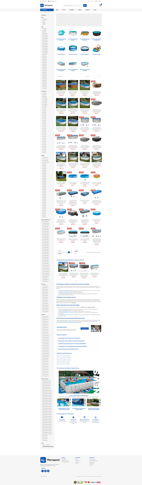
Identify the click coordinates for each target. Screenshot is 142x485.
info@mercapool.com (65, 460)
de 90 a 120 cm (46, 316)
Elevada (45, 94)
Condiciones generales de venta (97, 476)
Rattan (45, 213)
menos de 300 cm (47, 265)
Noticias (76, 463)
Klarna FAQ (91, 464)
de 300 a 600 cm (46, 221)
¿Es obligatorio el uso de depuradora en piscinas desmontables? (72, 346)
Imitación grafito (46, 162)
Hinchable (45, 97)
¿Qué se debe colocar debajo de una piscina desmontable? (71, 340)
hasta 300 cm (46, 285)
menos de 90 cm (46, 335)
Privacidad (82, 476)
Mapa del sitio (91, 463)
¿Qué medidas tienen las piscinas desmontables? (69, 338)
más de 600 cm (46, 276)
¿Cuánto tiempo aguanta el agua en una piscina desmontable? (72, 343)
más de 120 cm (46, 358)
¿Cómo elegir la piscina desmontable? (79, 395)
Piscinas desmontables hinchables (65, 293)
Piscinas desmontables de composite (66, 312)
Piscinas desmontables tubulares (65, 292)
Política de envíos (92, 459)
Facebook (42, 471)
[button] (47, 10)
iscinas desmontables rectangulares (67, 321)
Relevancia (93, 76)
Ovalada (45, 28)
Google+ (45, 471)
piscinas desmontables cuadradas (74, 322)
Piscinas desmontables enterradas (65, 290)
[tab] (79, 338)
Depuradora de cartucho (48, 390)
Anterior (59, 252)
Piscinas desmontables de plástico (65, 314)
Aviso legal (78, 476)
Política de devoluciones (93, 460)
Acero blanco (46, 157)
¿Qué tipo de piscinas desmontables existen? (68, 349)
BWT (44, 20)
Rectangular (46, 33)
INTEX (45, 24)
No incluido (45, 435)
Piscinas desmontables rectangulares (64, 359)
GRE (44, 22)
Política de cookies (88, 476)
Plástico (45, 163)
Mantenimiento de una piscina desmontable (64, 409)
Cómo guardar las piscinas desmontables (78, 409)
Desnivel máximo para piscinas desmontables (93, 409)
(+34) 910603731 (64, 459)
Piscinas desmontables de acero (65, 311)
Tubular (45, 107)
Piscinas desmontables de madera (65, 309)
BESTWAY (45, 19)
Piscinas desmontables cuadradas (63, 363)
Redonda (45, 54)
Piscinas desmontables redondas (63, 361)
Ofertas (76, 459)
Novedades (77, 460)
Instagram (48, 471)
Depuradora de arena (47, 380)
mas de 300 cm (46, 305)
